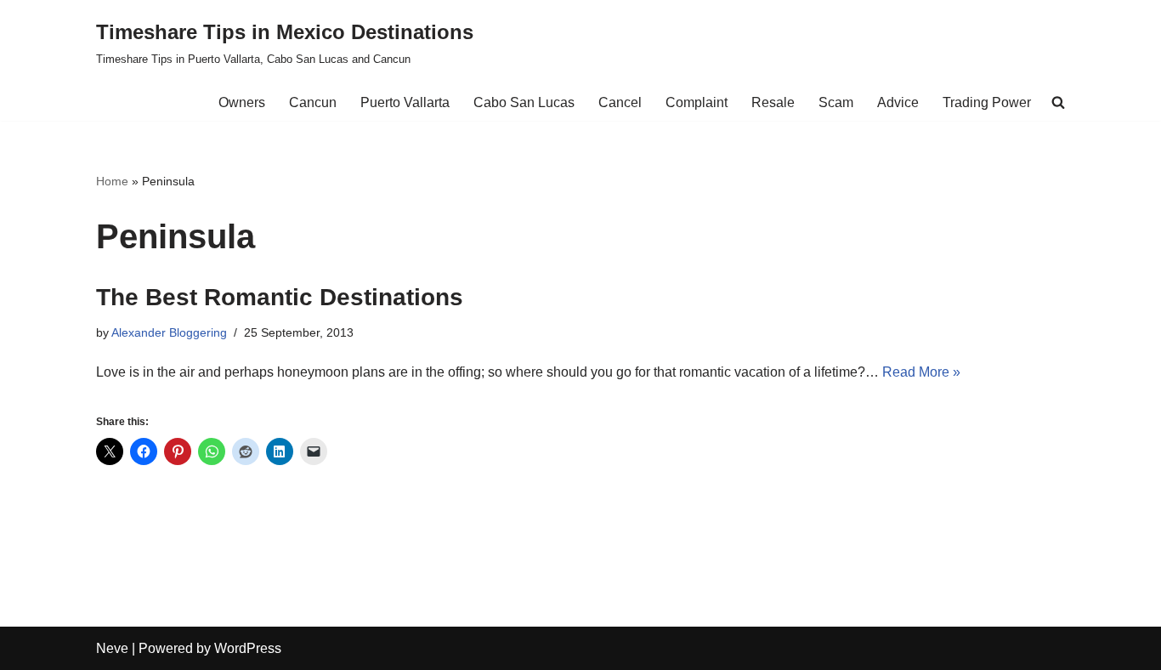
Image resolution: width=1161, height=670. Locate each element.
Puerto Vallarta (405, 102)
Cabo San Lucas (524, 102)
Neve (112, 648)
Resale (773, 102)
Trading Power (987, 102)
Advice (898, 102)
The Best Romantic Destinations (279, 297)
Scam (835, 102)
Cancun (313, 102)
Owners (241, 102)
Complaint (696, 102)
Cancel (620, 102)
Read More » (921, 372)
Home (112, 181)
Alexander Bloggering (169, 332)
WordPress (247, 648)
